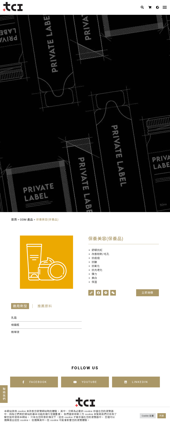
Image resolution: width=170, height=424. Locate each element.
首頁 (14, 219)
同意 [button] (161, 416)
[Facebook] (98, 293)
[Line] (106, 293)
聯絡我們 (3, 394)
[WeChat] (113, 293)
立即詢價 (147, 292)
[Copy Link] (91, 293)
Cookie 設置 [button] (148, 416)
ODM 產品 (26, 219)
